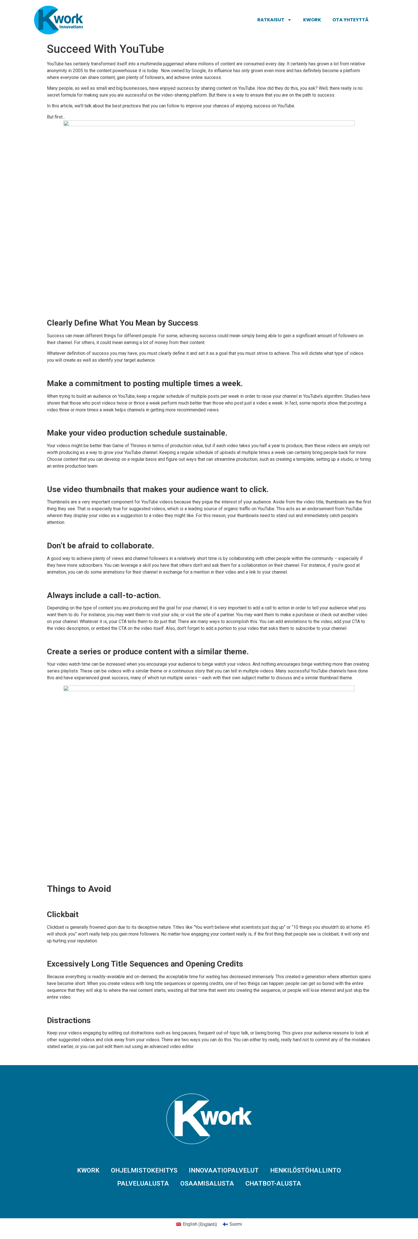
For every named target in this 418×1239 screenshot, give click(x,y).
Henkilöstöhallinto (305, 1170)
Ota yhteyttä (350, 19)
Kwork (312, 19)
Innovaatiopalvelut (224, 1170)
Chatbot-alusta (273, 1183)
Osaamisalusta (207, 1183)
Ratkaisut (270, 19)
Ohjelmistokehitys (144, 1170)
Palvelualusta (143, 1183)
